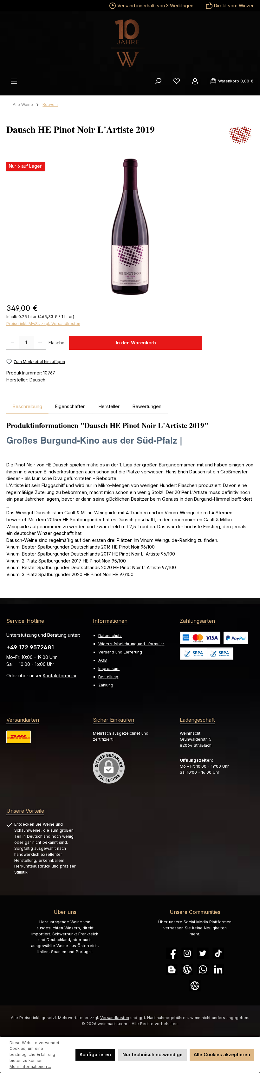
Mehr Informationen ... (30, 1066)
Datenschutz (110, 635)
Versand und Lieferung (120, 652)
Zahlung (105, 685)
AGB (102, 660)
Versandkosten (114, 1017)
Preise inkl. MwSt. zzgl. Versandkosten (43, 323)
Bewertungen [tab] (147, 406)
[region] (130, 227)
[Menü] (14, 81)
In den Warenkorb (136, 342)
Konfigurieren (95, 1054)
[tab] (27, 406)
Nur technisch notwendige (152, 1054)
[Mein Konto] (195, 81)
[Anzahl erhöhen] (40, 343)
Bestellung (108, 676)
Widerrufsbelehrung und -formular (131, 643)
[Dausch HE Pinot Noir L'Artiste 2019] (130, 227)
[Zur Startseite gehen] (130, 43)
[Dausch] (241, 135)
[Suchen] (158, 81)
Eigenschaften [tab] (70, 406)
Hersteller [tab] (109, 406)
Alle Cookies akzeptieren (222, 1054)
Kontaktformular (59, 675)
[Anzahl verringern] (12, 343)
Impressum (109, 668)
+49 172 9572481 (30, 647)
